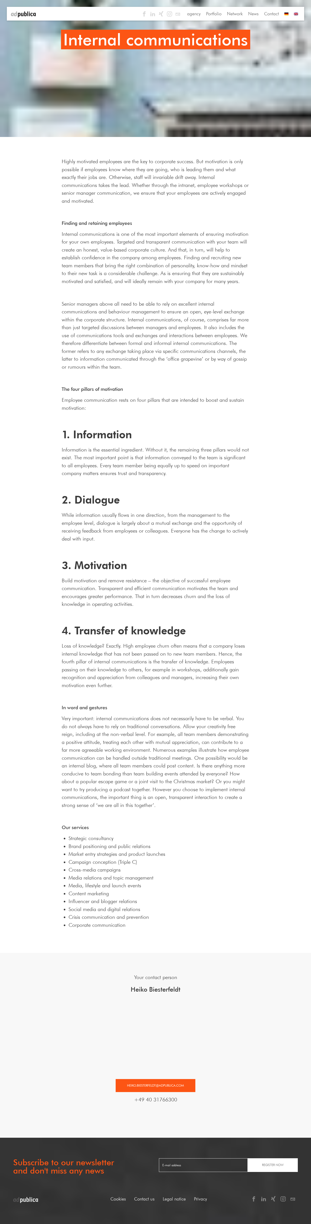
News (253, 13)
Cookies (118, 1199)
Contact (271, 13)
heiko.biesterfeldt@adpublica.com (155, 1085)
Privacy (200, 1199)
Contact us (144, 1199)
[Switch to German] (286, 14)
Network (235, 13)
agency (194, 13)
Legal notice (174, 1199)
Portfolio (214, 13)
